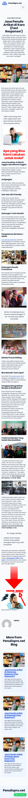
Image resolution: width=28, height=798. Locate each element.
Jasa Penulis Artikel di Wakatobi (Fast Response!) (13, 715)
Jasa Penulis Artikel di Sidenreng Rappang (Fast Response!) (13, 673)
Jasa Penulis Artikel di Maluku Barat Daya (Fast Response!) (13, 757)
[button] (20, 794)
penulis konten (16, 376)
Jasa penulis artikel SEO (9, 240)
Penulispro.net (15, 3)
